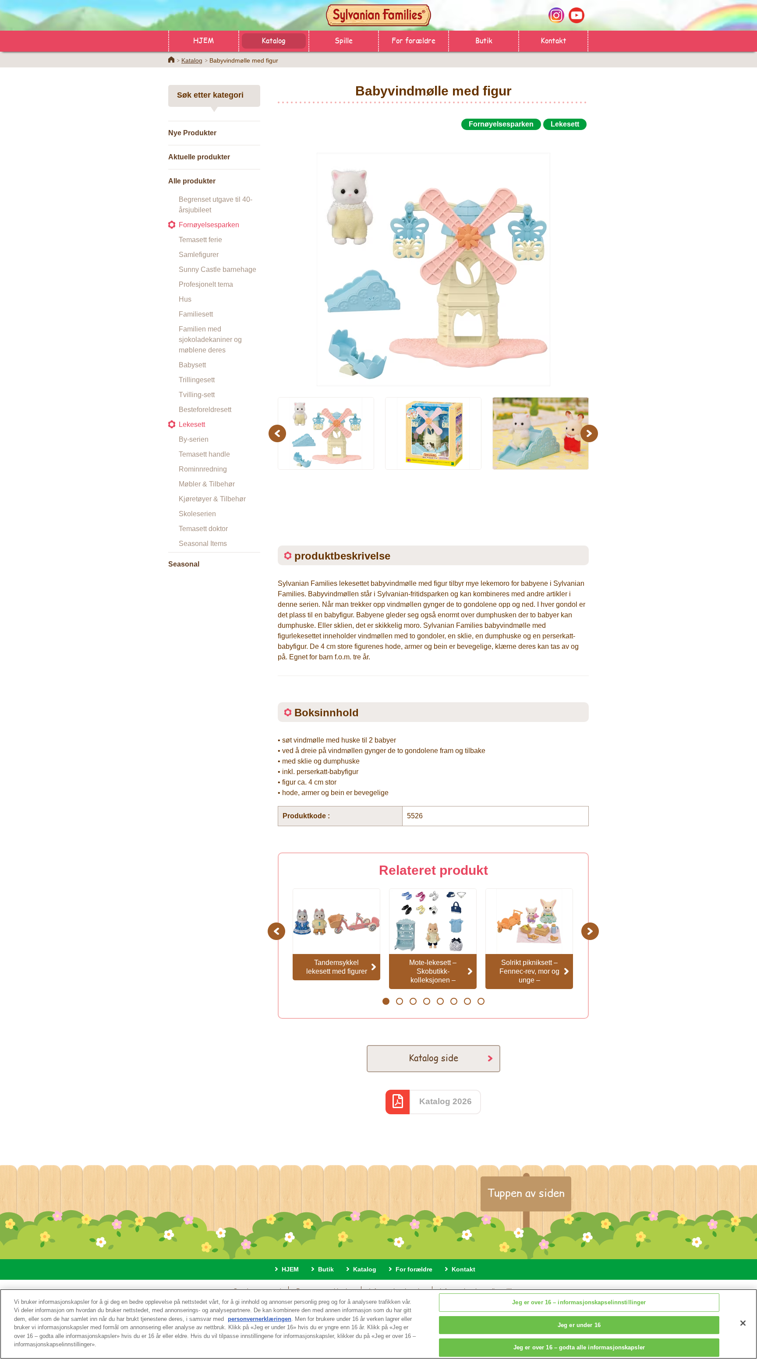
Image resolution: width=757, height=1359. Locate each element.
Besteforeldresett (205, 409)
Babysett (192, 365)
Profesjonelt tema (206, 284)
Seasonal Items (203, 543)
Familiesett (196, 314)
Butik (483, 40)
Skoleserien (197, 514)
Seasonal (183, 564)
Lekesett (192, 424)
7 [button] (467, 1001)
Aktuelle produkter (199, 157)
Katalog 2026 (445, 1101)
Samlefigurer (199, 254)
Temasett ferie (200, 239)
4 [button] (426, 1001)
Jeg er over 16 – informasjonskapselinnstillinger (579, 1302)
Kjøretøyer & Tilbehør (212, 499)
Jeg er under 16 (579, 1325)
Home (171, 59)
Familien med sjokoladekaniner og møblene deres (210, 339)
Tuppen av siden (526, 1192)
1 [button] (385, 1001)
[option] (433, 259)
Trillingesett (197, 380)
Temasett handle (204, 454)
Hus (185, 299)
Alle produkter (192, 181)
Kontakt (553, 40)
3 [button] (413, 1001)
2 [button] (399, 1001)
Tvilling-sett (197, 394)
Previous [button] (278, 433)
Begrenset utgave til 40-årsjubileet (215, 205)
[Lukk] (743, 1323)
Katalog (274, 40)
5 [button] (440, 1001)
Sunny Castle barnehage (217, 269)
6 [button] (453, 1001)
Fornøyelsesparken (209, 225)
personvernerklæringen (259, 1319)
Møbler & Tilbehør (207, 484)
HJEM (203, 40)
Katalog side (433, 1057)
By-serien (194, 439)
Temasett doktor (203, 528)
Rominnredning (203, 469)
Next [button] (590, 433)
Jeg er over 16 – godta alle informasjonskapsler (579, 1347)
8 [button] (480, 1001)
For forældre (413, 40)
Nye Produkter (192, 133)
